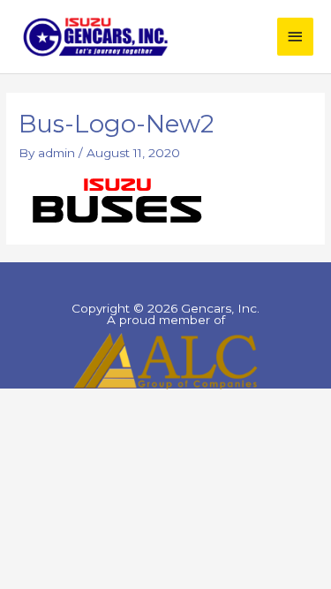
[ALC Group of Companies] (165, 360)
